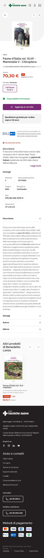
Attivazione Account (10, 485)
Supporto (6, 551)
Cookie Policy (33, 551)
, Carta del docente (30, 136)
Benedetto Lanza (27, 67)
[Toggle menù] (5, 5)
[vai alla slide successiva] (38, 347)
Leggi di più (35, 166)
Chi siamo (6, 463)
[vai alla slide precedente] (30, 347)
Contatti (6, 476)
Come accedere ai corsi (12, 480)
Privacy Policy (19, 551)
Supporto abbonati (10, 472)
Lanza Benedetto (12, 67)
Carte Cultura (8, 459)
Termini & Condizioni (11, 467)
